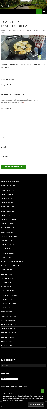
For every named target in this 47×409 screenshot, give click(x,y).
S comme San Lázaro (8, 333)
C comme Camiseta (7, 207)
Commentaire (7, 108)
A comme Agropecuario (10, 181)
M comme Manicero (8, 291)
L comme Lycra (6, 282)
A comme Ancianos (8, 186)
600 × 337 (22, 30)
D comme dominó (7, 228)
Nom (3, 137)
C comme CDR (6, 215)
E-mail (4, 147)
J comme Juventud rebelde (11, 265)
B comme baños (7, 194)
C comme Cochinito (8, 219)
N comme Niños (6, 299)
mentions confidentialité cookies (13, 400)
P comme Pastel (6, 312)
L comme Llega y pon (8, 278)
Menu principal (44, 11)
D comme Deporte (7, 223)
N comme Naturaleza (9, 295)
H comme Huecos (7, 253)
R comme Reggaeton (8, 324)
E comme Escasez (7, 232)
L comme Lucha (6, 274)
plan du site (7, 393)
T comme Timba (6, 341)
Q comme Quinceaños (9, 320)
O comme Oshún (7, 307)
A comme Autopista (8, 190)
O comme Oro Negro (8, 303)
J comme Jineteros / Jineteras (12, 261)
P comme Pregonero (8, 316)
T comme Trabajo (7, 345)
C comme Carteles (7, 211)
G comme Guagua (7, 244)
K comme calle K (7, 270)
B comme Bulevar (7, 202)
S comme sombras (7, 337)
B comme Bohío (7, 198)
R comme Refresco (8, 328)
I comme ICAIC (6, 257)
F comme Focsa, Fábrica (9, 236)
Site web (4, 156)
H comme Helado (7, 249)
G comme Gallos (7, 240)
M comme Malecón (8, 286)
